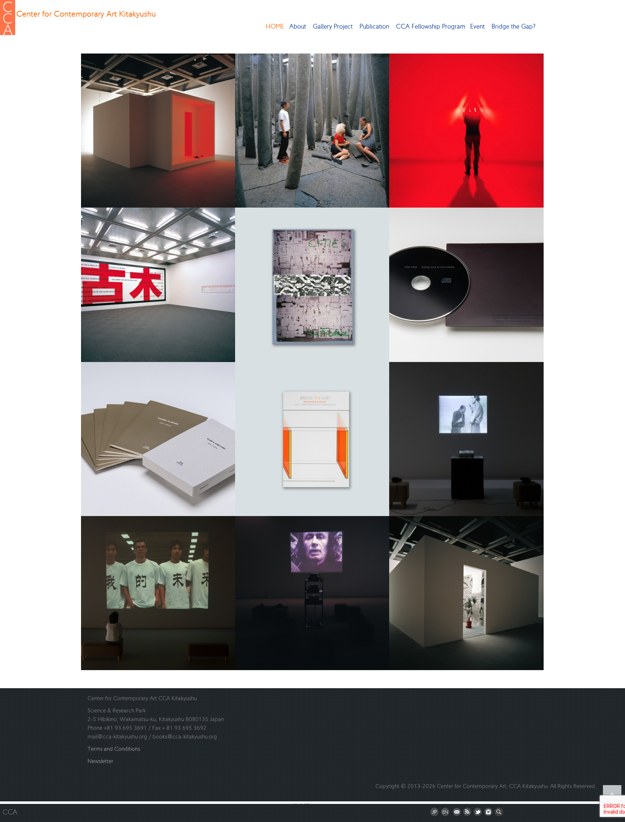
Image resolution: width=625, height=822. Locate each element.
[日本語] (434, 813)
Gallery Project (333, 26)
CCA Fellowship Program (430, 26)
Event (477, 26)
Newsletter (100, 761)
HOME (275, 26)
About (297, 26)
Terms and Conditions (114, 748)
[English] (445, 813)
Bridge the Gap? (514, 26)
